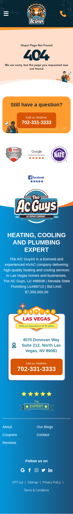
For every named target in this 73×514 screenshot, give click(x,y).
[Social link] (22, 470)
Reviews (9, 443)
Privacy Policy (52, 482)
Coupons (9, 435)
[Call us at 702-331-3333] (63, 13)
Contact (43, 435)
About (7, 427)
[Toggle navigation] (6, 13)
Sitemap (33, 482)
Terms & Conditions (36, 490)
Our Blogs (45, 427)
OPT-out (17, 482)
